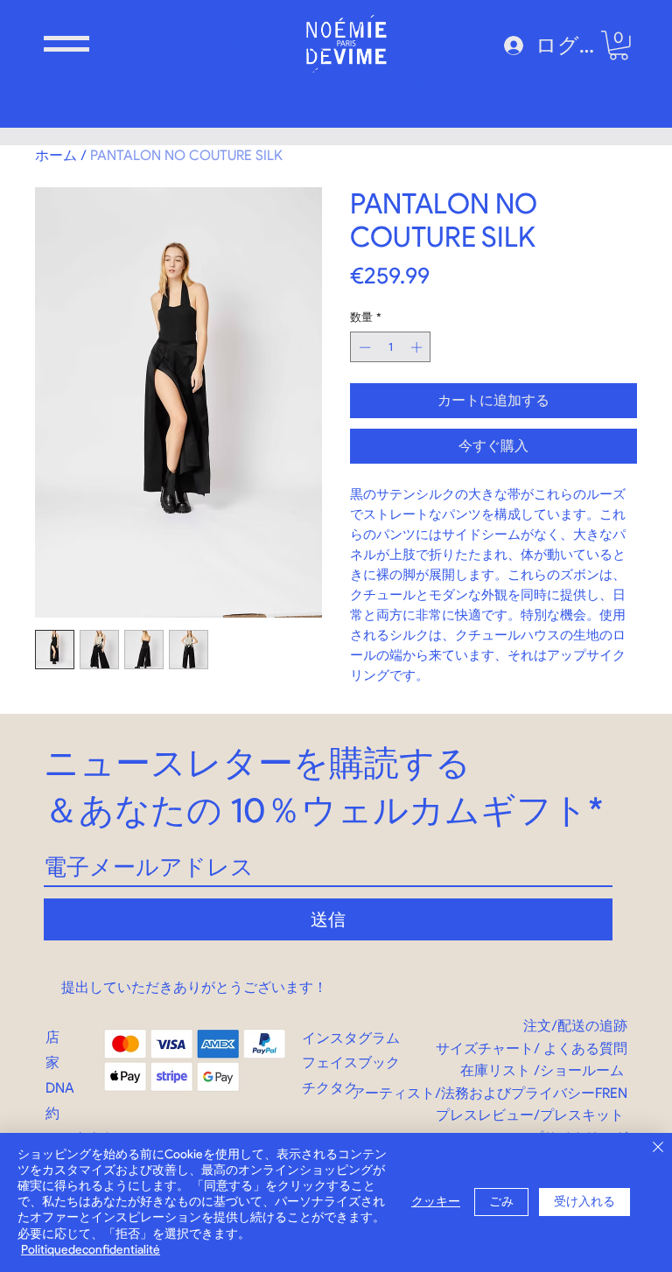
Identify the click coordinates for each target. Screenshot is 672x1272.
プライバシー (553, 1093)
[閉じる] (658, 1148)
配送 (571, 1025)
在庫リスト (495, 1070)
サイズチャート (485, 1048)
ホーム (56, 155)
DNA (60, 1088)
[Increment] (418, 347)
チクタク (330, 1088)
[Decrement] (363, 347)
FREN (611, 1093)
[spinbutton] (391, 347)
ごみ (501, 1201)
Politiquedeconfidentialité (90, 1249)
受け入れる (584, 1201)
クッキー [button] (435, 1201)
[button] (66, 44)
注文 (537, 1025)
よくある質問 (585, 1048)
